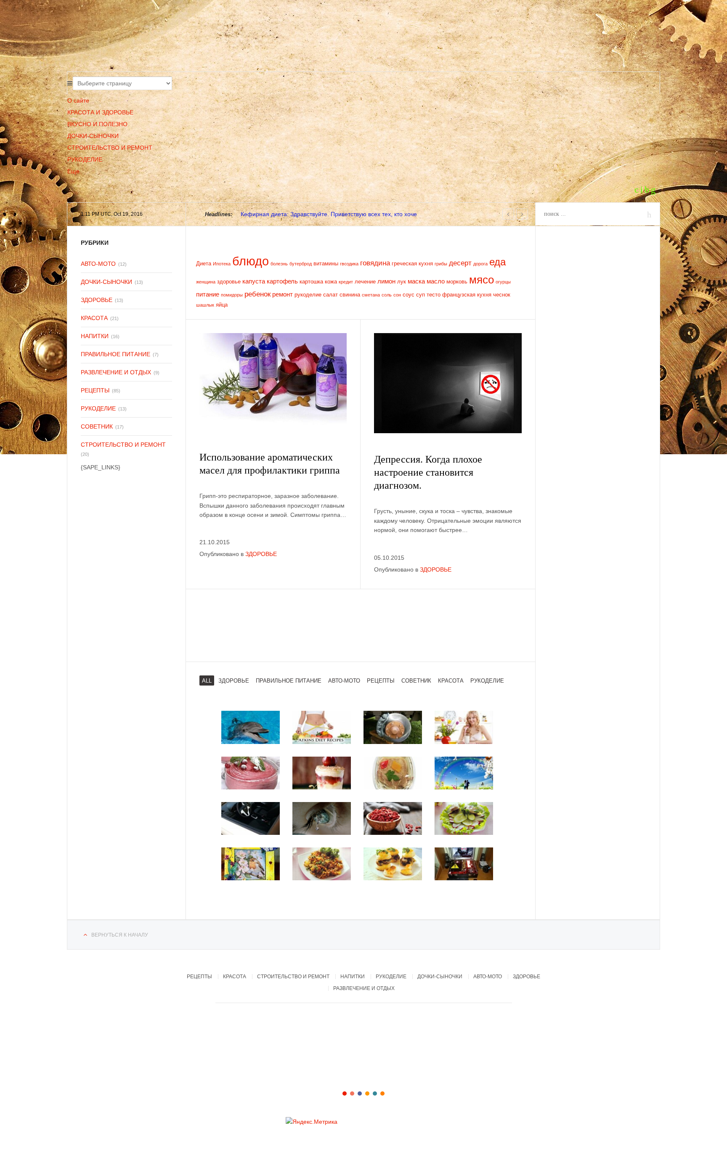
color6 (382, 1093)
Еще (73, 171)
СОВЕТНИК (97, 426)
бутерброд (300, 263)
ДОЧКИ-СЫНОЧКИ (93, 135)
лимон (386, 281)
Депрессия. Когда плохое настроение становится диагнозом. (428, 472)
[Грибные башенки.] (392, 864)
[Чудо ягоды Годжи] (392, 818)
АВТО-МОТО (98, 263)
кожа (331, 281)
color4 (367, 1093)
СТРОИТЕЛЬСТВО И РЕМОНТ (109, 147)
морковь (456, 281)
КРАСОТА (94, 318)
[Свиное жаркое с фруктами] (321, 864)
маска (416, 281)
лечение (365, 281)
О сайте (78, 100)
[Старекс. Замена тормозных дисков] (392, 727)
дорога (480, 263)
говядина (375, 263)
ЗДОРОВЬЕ (261, 554)
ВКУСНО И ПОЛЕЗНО (97, 124)
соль (387, 294)
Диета (203, 263)
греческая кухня (412, 263)
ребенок (257, 294)
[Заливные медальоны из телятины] (463, 818)
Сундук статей (172, 38)
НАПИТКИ (95, 336)
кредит (346, 281)
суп (420, 294)
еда (497, 261)
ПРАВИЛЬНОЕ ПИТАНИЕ (115, 354)
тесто (433, 294)
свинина (350, 294)
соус (408, 294)
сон (397, 294)
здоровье (229, 281)
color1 (344, 1093)
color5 (375, 1093)
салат (330, 294)
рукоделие (308, 294)
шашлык (205, 304)
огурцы (503, 281)
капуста (253, 281)
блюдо (250, 261)
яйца (222, 305)
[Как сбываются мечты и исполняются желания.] (463, 773)
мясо (481, 280)
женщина (205, 281)
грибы (441, 263)
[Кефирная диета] (463, 727)
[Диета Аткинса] (321, 727)
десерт (460, 263)
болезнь (279, 263)
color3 (360, 1093)
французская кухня (466, 294)
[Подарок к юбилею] (250, 864)
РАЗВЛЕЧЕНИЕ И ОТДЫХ (116, 372)
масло (436, 281)
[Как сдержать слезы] (321, 818)
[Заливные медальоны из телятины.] (392, 773)
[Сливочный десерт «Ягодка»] (321, 773)
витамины (325, 263)
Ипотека (222, 263)
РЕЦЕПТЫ (95, 390)
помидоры (232, 294)
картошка (311, 281)
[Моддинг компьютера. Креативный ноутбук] (463, 864)
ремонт (282, 294)
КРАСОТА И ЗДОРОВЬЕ (100, 112)
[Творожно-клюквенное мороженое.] (250, 773)
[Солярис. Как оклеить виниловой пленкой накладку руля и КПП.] (250, 818)
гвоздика (349, 263)
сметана (371, 294)
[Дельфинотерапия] (250, 727)
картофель (282, 281)
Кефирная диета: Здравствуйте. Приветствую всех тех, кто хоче (329, 214)
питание (207, 294)
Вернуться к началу (119, 935)
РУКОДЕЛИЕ (84, 159)
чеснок (501, 294)
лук (401, 281)
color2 (352, 1093)
